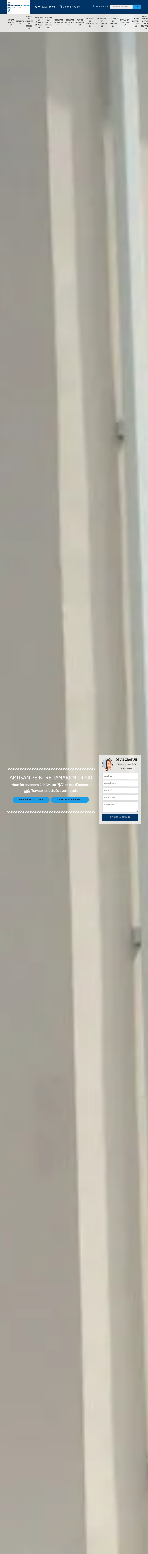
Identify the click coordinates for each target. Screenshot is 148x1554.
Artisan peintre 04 (11, 22)
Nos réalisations (31, 799)
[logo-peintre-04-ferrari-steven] (18, 7)
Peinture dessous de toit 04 (135, 22)
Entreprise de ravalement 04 (101, 22)
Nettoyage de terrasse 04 (113, 22)
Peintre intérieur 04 (80, 22)
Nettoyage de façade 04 (69, 22)
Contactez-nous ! (70, 799)
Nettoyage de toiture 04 (58, 22)
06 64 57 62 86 (71, 6)
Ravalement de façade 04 (125, 22)
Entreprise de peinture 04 (90, 22)
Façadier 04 (20, 22)
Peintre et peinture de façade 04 (29, 22)
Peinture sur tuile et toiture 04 (48, 22)
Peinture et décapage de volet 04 (39, 22)
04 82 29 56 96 (46, 6)
